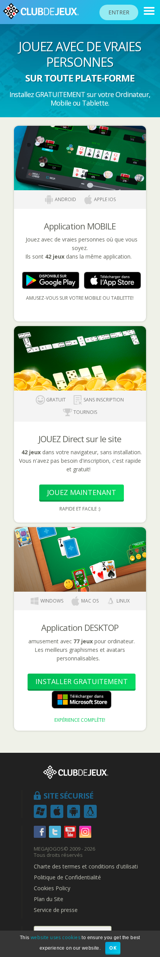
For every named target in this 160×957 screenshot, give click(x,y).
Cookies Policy (52, 888)
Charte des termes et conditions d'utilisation (89, 866)
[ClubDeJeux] (149, 11)
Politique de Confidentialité (67, 877)
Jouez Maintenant (81, 492)
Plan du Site (48, 899)
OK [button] (113, 948)
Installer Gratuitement (81, 681)
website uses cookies (55, 937)
